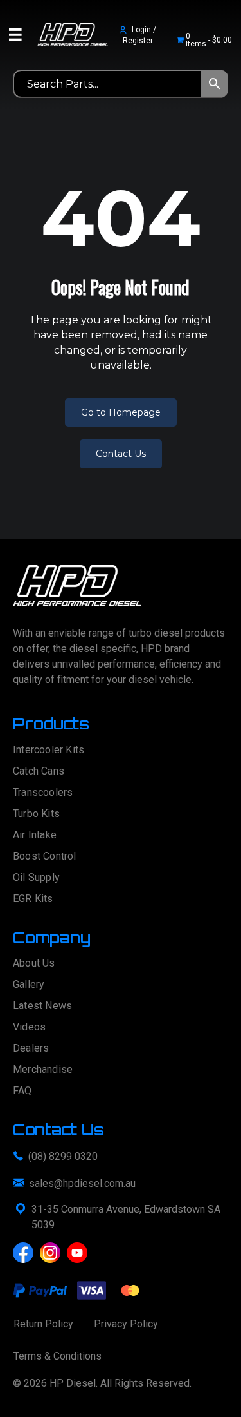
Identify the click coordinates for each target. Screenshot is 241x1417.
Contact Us (121, 453)
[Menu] (15, 34)
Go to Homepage (121, 412)
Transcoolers (43, 792)
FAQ (22, 1091)
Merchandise (43, 1070)
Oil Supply (36, 877)
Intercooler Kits (48, 750)
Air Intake (35, 835)
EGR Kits (33, 899)
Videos (29, 1027)
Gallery (28, 984)
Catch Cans (38, 771)
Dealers (31, 1048)
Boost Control (44, 856)
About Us (34, 963)
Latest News (42, 1006)
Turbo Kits (36, 814)
